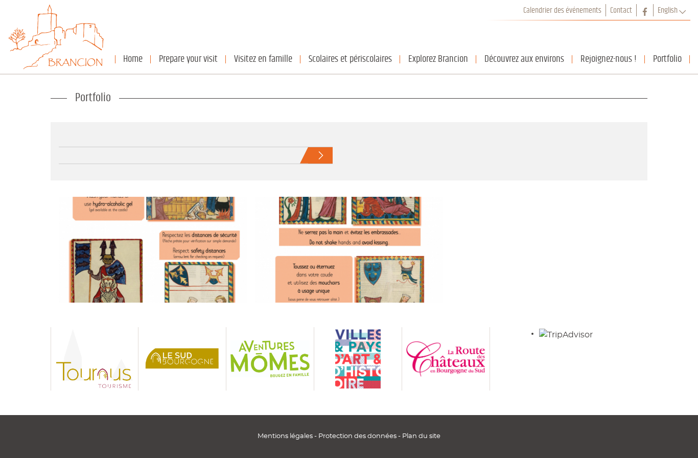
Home (133, 59)
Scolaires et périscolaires (350, 59)
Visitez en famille (263, 59)
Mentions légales (286, 436)
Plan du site (421, 436)
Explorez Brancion (438, 59)
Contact (621, 10)
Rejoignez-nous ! (608, 59)
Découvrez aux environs (524, 59)
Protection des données (358, 436)
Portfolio (667, 59)
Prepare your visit (188, 59)
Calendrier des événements (562, 10)
